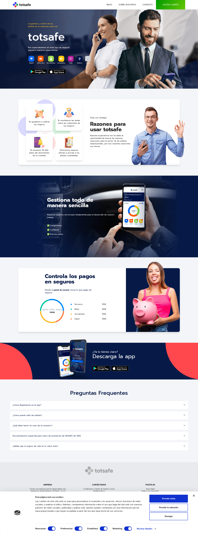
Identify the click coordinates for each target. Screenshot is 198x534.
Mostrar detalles (144, 529)
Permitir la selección (168, 507)
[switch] (78, 528)
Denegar (169, 516)
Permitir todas (168, 498)
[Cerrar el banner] (194, 496)
